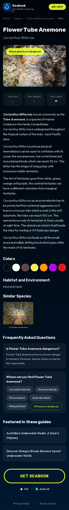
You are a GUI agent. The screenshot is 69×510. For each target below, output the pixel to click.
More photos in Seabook (25, 51)
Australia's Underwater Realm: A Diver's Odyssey (32, 435)
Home (6, 18)
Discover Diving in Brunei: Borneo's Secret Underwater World (33, 453)
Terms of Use (48, 503)
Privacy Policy (21, 503)
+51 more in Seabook (46, 406)
